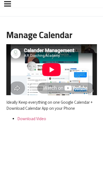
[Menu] (7, 4)
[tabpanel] (51, 83)
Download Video (31, 118)
